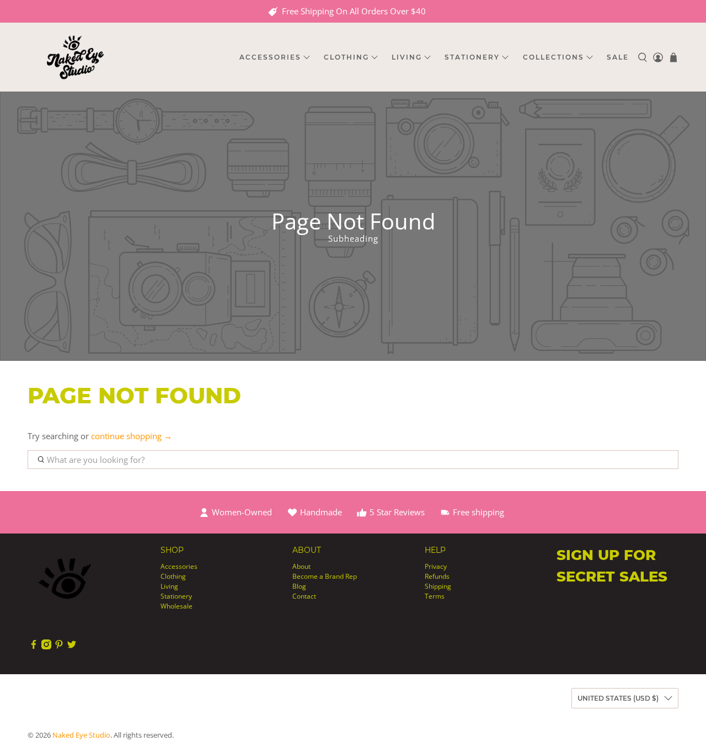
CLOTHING (346, 57)
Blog (299, 586)
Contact (304, 596)
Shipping (438, 586)
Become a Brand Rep (324, 576)
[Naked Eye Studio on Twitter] (72, 647)
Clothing (173, 576)
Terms (435, 596)
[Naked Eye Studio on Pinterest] (59, 647)
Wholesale (176, 606)
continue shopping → (131, 435)
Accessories (179, 566)
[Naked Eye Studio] (75, 57)
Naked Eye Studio (81, 735)
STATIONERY (472, 57)
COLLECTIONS (553, 57)
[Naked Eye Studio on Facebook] (34, 647)
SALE (618, 57)
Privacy (436, 566)
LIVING (407, 57)
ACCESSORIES (270, 57)
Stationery (176, 596)
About (301, 566)
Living (169, 586)
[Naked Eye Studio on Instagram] (46, 647)
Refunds (437, 576)
